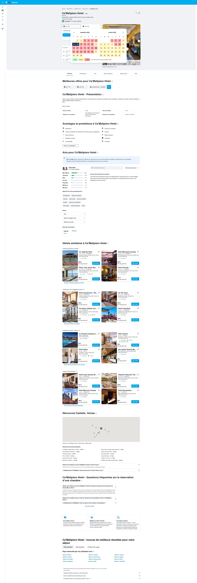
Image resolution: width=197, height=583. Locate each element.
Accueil (63, 8)
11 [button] (88, 44)
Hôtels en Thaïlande (119, 561)
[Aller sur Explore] (3, 20)
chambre (65, 199)
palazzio (65, 202)
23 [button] (81, 52)
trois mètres (66, 205)
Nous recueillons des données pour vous (74, 576)
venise (83, 205)
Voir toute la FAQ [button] (89, 506)
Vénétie (76, 8)
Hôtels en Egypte (118, 557)
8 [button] (77, 44)
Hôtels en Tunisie (93, 555)
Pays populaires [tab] (68, 547)
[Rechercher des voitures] (3, 13)
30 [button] (81, 55)
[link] (74, 282)
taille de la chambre (76, 195)
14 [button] (73, 48)
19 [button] (92, 48)
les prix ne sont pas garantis (101, 568)
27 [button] (96, 52)
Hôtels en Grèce (118, 559)
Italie (68, 8)
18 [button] (88, 48)
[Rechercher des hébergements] (3, 10)
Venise (83, 8)
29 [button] (77, 55)
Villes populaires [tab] (80, 547)
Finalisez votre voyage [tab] (93, 547)
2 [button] (81, 40)
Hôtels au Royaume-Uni (95, 559)
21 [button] (73, 52)
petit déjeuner (66, 195)
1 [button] (77, 40)
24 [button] (85, 52)
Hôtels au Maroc (67, 555)
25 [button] (88, 52)
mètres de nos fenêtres (74, 202)
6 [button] (104, 44)
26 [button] (92, 52)
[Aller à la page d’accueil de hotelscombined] (12, 2)
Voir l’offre (96, 263)
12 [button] (92, 44)
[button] (2, 2)
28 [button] (73, 55)
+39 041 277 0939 (67, 19)
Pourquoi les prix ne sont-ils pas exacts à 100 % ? (77, 578)
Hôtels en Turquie (119, 555)
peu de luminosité (81, 199)
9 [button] (81, 44)
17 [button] (85, 48)
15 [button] (77, 48)
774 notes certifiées (76, 21)
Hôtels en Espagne (68, 561)
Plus (64, 102)
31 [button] (119, 55)
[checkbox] (70, 232)
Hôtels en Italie (92, 561)
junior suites (72, 199)
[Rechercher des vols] (3, 7)
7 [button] (73, 44)
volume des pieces (75, 205)
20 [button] (96, 48)
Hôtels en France (67, 557)
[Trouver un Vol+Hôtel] (3, 16)
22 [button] (77, 52)
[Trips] (3, 24)
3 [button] (119, 40)
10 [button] (85, 44)
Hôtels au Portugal (68, 559)
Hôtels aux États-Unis (94, 557)
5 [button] (92, 40)
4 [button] (88, 40)
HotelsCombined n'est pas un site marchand (75, 573)
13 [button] (96, 44)
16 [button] (81, 48)
